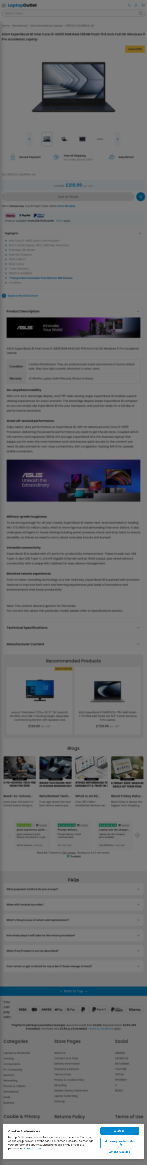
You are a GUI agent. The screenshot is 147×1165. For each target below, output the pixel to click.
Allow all (119, 1131)
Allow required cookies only (119, 1143)
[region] (73, 1141)
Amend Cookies (119, 1152)
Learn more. (34, 1148)
